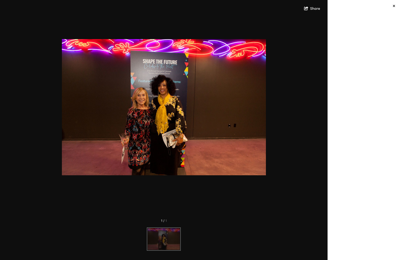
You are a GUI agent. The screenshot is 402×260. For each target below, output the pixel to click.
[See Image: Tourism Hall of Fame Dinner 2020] (164, 239)
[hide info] (394, 6)
